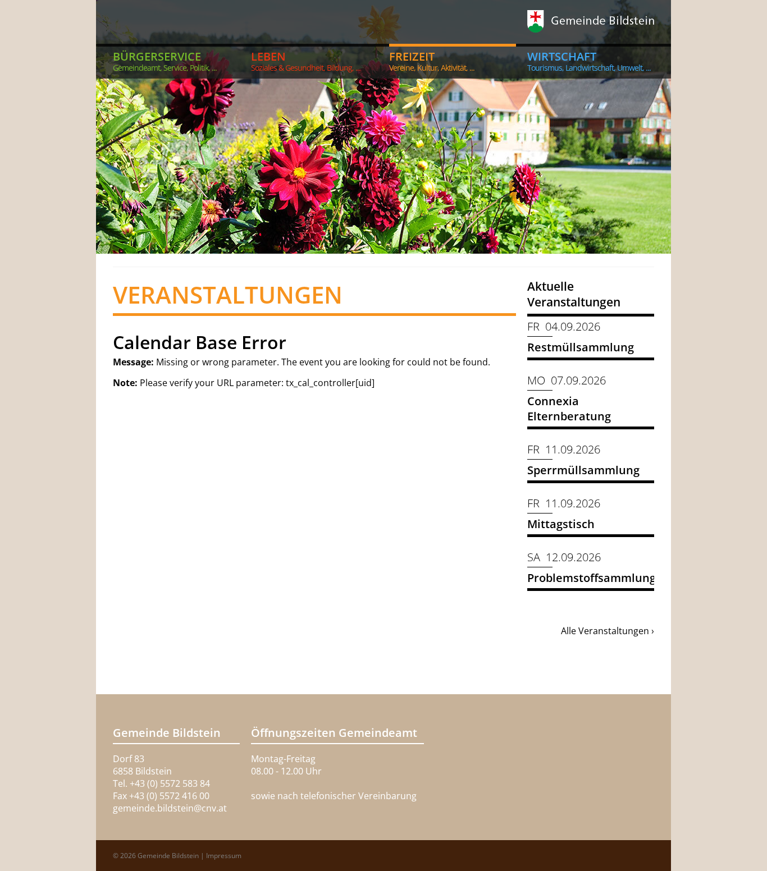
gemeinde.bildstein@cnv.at (170, 808)
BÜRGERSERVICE (165, 61)
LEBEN (305, 61)
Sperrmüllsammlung (583, 470)
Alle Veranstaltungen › (607, 631)
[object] (383, 127)
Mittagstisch (561, 523)
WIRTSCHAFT (589, 61)
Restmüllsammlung (580, 347)
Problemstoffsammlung (591, 577)
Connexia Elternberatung (569, 408)
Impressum (223, 855)
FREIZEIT (431, 61)
